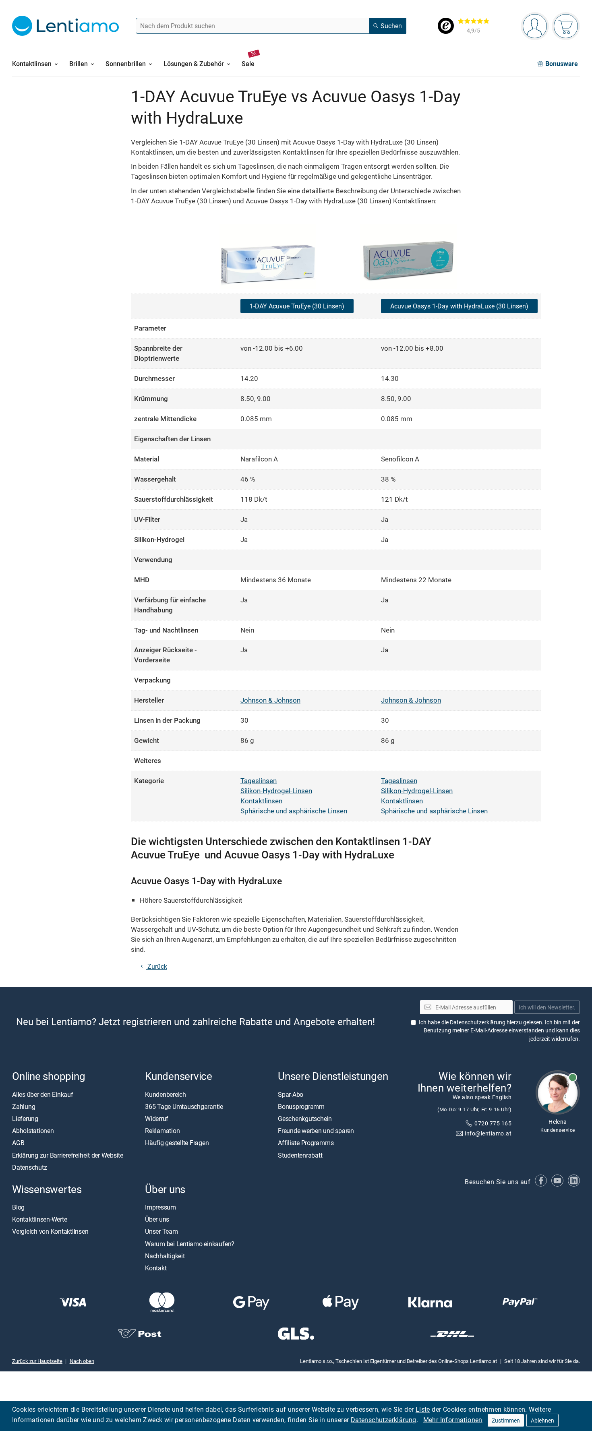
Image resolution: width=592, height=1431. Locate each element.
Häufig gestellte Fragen (177, 1142)
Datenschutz (29, 1167)
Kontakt (155, 1267)
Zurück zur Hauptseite (37, 1361)
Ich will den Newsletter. (547, 1007)
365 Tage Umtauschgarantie (184, 1106)
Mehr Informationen (452, 1419)
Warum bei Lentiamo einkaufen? (189, 1243)
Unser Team (161, 1231)
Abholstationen (33, 1130)
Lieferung (25, 1118)
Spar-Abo (290, 1094)
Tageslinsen (258, 780)
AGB (18, 1142)
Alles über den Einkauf (42, 1094)
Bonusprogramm (301, 1106)
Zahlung (23, 1106)
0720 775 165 (492, 1123)
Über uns (157, 1219)
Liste (423, 1409)
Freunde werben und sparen (316, 1130)
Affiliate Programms (305, 1142)
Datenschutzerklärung (383, 1419)
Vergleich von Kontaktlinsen (50, 1231)
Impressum (160, 1207)
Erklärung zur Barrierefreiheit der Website (67, 1154)
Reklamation (162, 1130)
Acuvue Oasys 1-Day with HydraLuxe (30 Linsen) (459, 306)
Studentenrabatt (300, 1154)
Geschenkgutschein (305, 1118)
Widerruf (156, 1118)
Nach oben (82, 1361)
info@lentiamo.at (488, 1133)
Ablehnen (542, 1420)
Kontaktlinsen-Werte (39, 1219)
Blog (18, 1207)
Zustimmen (506, 1420)
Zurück (156, 966)
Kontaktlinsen (261, 800)
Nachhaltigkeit (165, 1255)
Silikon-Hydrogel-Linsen (276, 790)
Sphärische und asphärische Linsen (293, 810)
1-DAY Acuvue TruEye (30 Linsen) (297, 306)
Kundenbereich (165, 1094)
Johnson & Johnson (270, 700)
